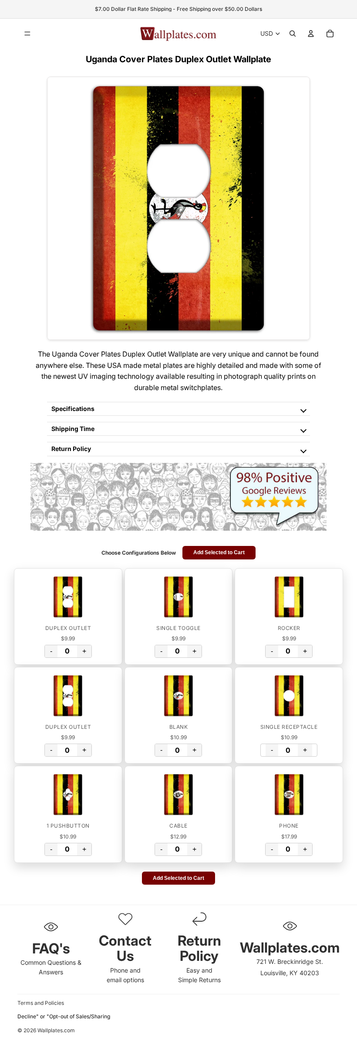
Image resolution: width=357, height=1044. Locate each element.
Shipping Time (72, 428)
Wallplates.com (56, 1030)
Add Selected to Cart (219, 552)
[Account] (310, 33)
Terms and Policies (40, 1003)
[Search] (292, 33)
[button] (68, 597)
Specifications (72, 408)
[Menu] (27, 34)
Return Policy (71, 448)
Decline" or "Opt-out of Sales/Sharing (63, 1016)
